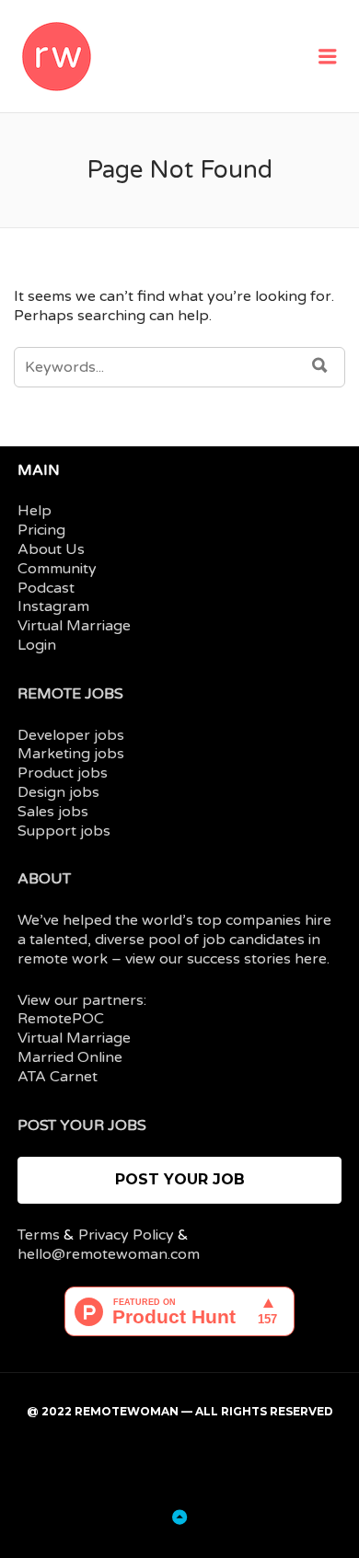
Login (36, 645)
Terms (38, 1235)
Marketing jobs (70, 753)
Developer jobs (70, 735)
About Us (51, 549)
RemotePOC (60, 1019)
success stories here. (258, 959)
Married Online (69, 1057)
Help (34, 511)
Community (57, 569)
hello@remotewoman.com (108, 1254)
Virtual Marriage (74, 626)
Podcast (46, 588)
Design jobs (58, 792)
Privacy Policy (126, 1235)
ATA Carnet (57, 1077)
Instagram (53, 606)
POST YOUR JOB (180, 1179)
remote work (62, 959)
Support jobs (63, 831)
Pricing (41, 530)
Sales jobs (52, 811)
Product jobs (62, 773)
